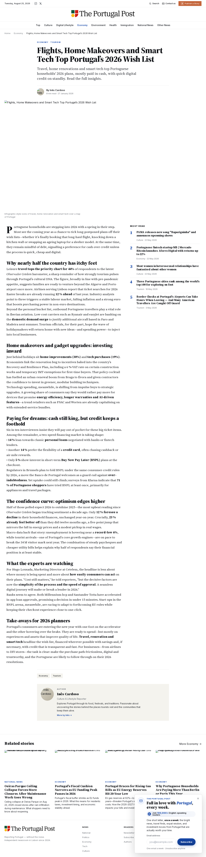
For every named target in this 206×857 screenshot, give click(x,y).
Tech (84, 846)
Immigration (127, 25)
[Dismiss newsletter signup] (198, 798)
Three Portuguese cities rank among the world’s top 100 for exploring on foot (168, 283)
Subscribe (129, 837)
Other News (163, 25)
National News (145, 25)
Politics (85, 837)
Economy (82, 25)
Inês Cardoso (57, 90)
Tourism (57, 676)
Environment (98, 25)
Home (7, 33)
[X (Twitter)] (40, 3)
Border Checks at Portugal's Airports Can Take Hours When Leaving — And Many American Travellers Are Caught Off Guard (167, 300)
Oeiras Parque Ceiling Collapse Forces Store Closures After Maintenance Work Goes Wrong (25, 791)
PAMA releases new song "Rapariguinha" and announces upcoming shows (166, 233)
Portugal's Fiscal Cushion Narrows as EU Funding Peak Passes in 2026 (76, 790)
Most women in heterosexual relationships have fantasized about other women (167, 267)
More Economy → (190, 743)
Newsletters (130, 832)
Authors (128, 841)
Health (113, 25)
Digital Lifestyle (65, 25)
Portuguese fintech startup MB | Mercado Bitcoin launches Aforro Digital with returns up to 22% (167, 250)
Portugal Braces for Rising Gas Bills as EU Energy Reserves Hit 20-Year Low (128, 790)
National (86, 832)
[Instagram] (35, 3)
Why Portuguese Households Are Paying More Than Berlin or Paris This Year (177, 790)
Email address (153, 835)
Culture (48, 25)
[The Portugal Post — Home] (103, 14)
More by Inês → (64, 715)
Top (38, 25)
